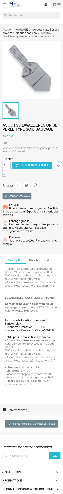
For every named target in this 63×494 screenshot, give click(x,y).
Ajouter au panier (31, 165)
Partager (18, 185)
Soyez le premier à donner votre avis (34, 423)
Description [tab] (15, 260)
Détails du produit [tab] (40, 260)
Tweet (26, 185)
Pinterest (35, 185)
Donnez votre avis (19, 195)
